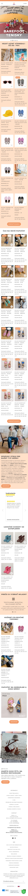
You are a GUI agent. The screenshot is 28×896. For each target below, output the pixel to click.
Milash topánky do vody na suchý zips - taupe (7, 150)
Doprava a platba (14, 804)
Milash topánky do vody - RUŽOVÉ (7, 208)
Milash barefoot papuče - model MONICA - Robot (20, 404)
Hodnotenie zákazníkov (14, 797)
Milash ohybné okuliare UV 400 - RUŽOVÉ (6, 91)
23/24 (2, 559)
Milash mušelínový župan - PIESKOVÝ (7, 63)
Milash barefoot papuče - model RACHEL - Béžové (20, 250)
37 (17, 219)
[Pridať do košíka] (11, 59)
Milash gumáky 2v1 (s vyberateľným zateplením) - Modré (7, 548)
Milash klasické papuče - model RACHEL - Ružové (6, 343)
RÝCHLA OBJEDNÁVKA (14, 851)
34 (24, 105)
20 (2, 260)
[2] (14, 40)
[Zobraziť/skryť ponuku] (2, 3)
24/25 (6, 190)
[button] (3, 510)
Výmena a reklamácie (14, 806)
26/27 (22, 559)
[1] (12, 40)
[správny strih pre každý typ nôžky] (14, 439)
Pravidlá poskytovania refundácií (14, 858)
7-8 (7, 73)
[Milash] (14, 3)
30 (16, 105)
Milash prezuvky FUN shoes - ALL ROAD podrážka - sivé (20, 92)
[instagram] (15, 838)
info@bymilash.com (14, 825)
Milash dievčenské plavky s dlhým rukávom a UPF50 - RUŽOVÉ (21, 65)
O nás (14, 800)
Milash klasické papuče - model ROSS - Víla (6, 404)
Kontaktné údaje (14, 867)
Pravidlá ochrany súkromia (14, 856)
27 (22, 103)
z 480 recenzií (9, 496)
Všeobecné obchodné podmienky (14, 802)
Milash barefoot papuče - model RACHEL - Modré (6, 250)
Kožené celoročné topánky (14, 618)
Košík (25, 3)
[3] (15, 40)
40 (24, 219)
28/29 (10, 190)
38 (19, 219)
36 (15, 219)
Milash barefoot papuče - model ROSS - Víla (6, 374)
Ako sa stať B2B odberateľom (14, 844)
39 (22, 219)
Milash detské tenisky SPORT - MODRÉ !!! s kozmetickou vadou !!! (6, 672)
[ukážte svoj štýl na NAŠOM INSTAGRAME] (14, 746)
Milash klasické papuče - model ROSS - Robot (20, 374)
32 (20, 105)
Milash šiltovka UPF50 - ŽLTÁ (6, 121)
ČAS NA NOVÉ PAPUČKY (14, 231)
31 (18, 105)
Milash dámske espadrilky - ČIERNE (19, 209)
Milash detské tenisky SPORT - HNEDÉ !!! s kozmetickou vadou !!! (6, 640)
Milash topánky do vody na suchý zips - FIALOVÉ (21, 150)
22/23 (2, 190)
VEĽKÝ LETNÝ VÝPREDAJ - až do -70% (14, 44)
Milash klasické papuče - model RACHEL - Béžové (20, 312)
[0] (11, 40)
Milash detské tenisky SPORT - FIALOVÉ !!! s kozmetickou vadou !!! (19, 640)
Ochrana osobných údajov (14, 809)
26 (19, 103)
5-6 (5, 73)
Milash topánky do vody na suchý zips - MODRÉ (21, 122)
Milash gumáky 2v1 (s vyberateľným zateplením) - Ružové (7, 579)
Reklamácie (14, 853)
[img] (15, 495)
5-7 (2, 101)
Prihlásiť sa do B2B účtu (14, 849)
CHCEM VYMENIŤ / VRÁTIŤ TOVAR (14, 795)
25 (17, 103)
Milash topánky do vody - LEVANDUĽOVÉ (7, 180)
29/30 (16, 561)
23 (8, 260)
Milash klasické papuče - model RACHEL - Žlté (20, 281)
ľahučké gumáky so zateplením (14, 528)
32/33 (2, 191)
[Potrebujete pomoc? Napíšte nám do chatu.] (24, 892)
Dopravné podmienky (14, 865)
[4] (17, 40)
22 (6, 260)
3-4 (2, 73)
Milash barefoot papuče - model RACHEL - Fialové (6, 281)
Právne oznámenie (14, 862)
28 (24, 103)
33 (22, 105)
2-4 (2, 131)
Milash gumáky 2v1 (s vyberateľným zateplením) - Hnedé (20, 548)
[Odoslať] (23, 881)
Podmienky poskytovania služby (14, 860)
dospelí (5, 131)
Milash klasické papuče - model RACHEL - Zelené (6, 312)
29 (26, 103)
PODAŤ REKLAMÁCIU (14, 793)
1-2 (15, 74)
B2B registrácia (14, 847)
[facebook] (13, 838)
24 (15, 103)
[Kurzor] (14, 705)
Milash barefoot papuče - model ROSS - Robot (20, 343)
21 (4, 260)
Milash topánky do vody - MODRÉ (21, 179)
